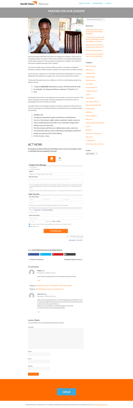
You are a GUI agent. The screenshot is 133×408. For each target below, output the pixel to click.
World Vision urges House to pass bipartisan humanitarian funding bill (94, 31)
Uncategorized (90, 140)
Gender (88, 94)
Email (30, 358)
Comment (31, 327)
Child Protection (91, 80)
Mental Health (90, 108)
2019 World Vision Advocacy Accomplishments (50, 289)
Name (30, 351)
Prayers (88, 126)
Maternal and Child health (93, 105)
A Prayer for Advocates (36, 259)
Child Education (90, 73)
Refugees (89, 130)
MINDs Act (89, 112)
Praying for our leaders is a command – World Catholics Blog (53, 285)
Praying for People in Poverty (73, 259)
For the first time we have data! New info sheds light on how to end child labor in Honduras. (95, 39)
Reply (38, 280)
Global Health (90, 98)
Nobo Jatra (89, 119)
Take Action (89, 137)
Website (30, 366)
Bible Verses (77, 14)
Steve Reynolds (69, 14)
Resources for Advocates (93, 133)
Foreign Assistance (91, 91)
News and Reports (91, 116)
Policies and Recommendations (95, 123)
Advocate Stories (91, 66)
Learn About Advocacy (92, 101)
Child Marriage (90, 77)
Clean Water (89, 84)
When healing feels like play (94, 50)
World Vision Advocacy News (94, 144)
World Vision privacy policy (100, 404)
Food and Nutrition (91, 87)
